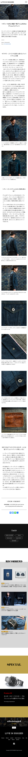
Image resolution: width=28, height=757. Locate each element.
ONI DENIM (14, 540)
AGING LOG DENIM (9, 535)
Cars (23, 738)
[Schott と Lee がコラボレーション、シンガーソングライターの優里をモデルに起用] (14, 599)
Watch (7, 738)
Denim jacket (9, 538)
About (13, 739)
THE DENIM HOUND (7, 44)
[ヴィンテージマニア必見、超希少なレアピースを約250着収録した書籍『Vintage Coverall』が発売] (14, 574)
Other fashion (18, 738)
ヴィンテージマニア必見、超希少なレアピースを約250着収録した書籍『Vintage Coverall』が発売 (13, 585)
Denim (19, 535)
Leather (6, 631)
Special (17, 739)
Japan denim (18, 538)
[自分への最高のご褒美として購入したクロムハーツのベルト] (14, 623)
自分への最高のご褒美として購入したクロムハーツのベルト (13, 633)
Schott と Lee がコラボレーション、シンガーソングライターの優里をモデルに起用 (13, 609)
